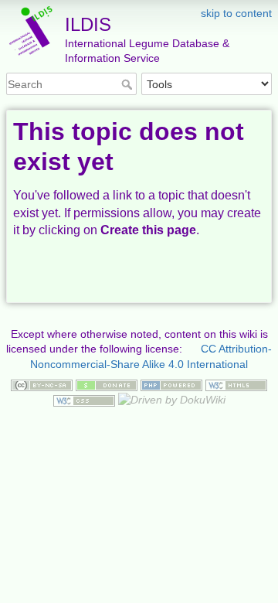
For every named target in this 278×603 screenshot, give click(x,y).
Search (128, 84)
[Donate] (106, 384)
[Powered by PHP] (171, 384)
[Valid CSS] (84, 399)
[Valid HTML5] (236, 384)
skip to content (236, 13)
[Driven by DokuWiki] (171, 399)
